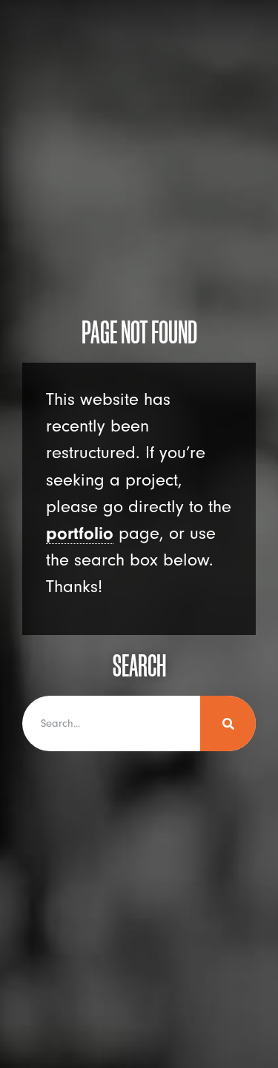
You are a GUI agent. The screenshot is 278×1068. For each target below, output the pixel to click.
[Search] (228, 723)
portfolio (79, 533)
